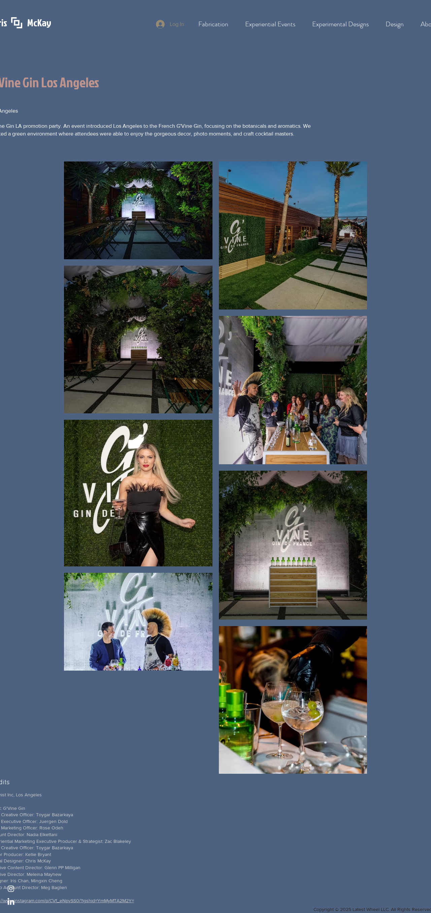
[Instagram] (11, 888)
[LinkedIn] (11, 902)
